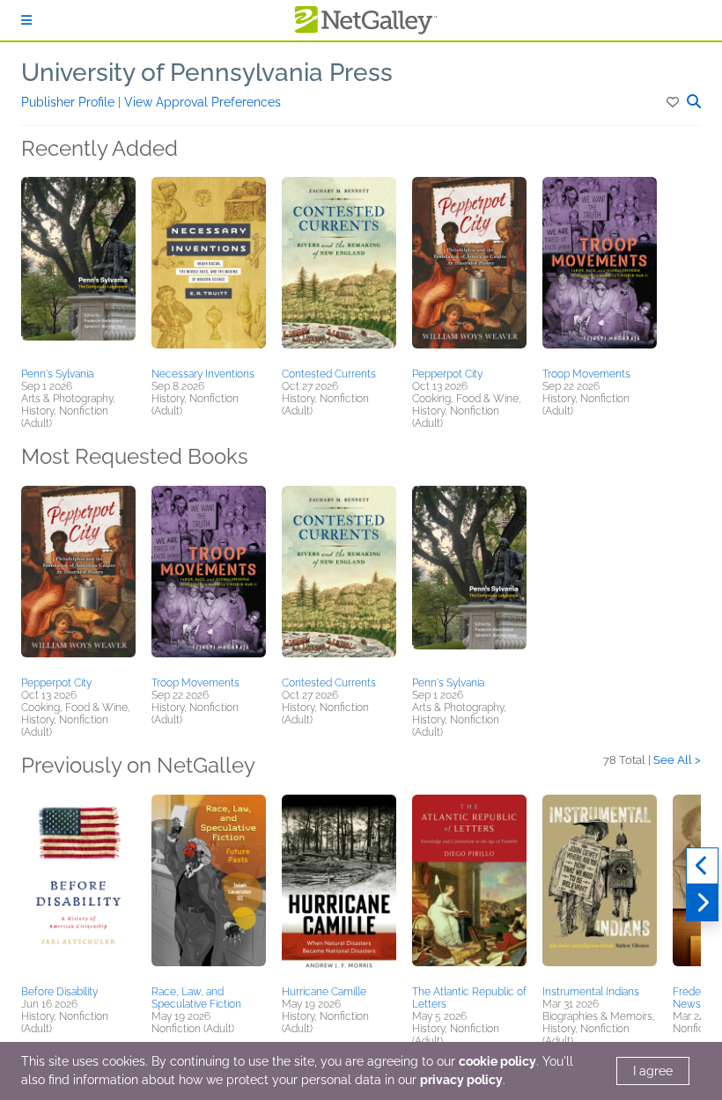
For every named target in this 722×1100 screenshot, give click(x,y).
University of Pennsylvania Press (207, 72)
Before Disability (59, 992)
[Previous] (702, 865)
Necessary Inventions (202, 374)
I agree (653, 1071)
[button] (674, 102)
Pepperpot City (447, 374)
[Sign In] (26, 20)
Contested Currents (329, 374)
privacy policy (461, 1080)
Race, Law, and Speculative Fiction (196, 998)
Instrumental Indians (590, 992)
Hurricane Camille (324, 992)
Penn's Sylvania (57, 374)
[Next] (702, 902)
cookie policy (497, 1061)
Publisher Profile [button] (69, 102)
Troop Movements (586, 374)
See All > (677, 759)
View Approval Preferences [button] (202, 102)
